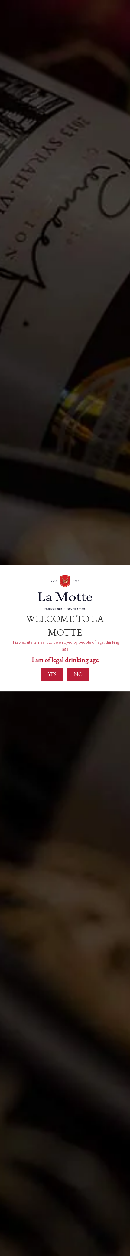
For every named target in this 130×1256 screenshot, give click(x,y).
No (78, 674)
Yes (52, 674)
